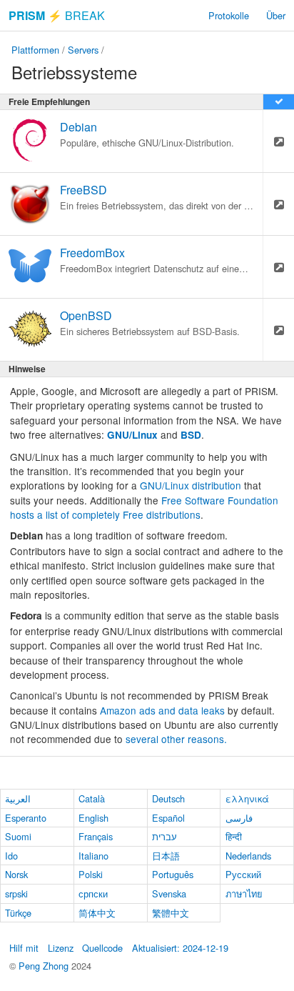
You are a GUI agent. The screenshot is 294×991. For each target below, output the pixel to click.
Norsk (16, 874)
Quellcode (102, 948)
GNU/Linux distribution (190, 485)
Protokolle (228, 15)
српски (93, 893)
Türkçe (18, 913)
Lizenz (61, 948)
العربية (18, 798)
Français (95, 836)
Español (168, 818)
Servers (83, 49)
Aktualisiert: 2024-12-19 (180, 948)
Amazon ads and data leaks (162, 710)
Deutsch (168, 798)
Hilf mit (24, 948)
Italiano (93, 855)
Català (91, 798)
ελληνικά (247, 798)
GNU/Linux (132, 435)
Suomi (18, 836)
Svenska (169, 893)
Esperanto (25, 818)
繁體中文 (170, 913)
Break (57, 15)
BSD (191, 435)
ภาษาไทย (244, 893)
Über (275, 15)
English (93, 818)
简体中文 (97, 913)
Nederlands (248, 855)
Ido (11, 855)
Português (172, 874)
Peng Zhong (45, 965)
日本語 (166, 855)
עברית (164, 836)
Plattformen (35, 49)
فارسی (239, 818)
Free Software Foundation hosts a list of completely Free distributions (144, 507)
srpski (16, 893)
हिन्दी (233, 836)
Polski (90, 874)
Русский (243, 874)
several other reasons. (176, 739)
